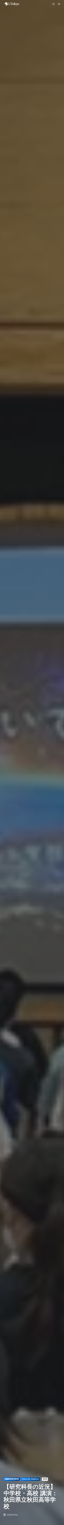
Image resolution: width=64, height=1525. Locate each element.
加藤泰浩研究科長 (11, 1479)
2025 (45, 1479)
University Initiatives (30, 1479)
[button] (53, 4)
